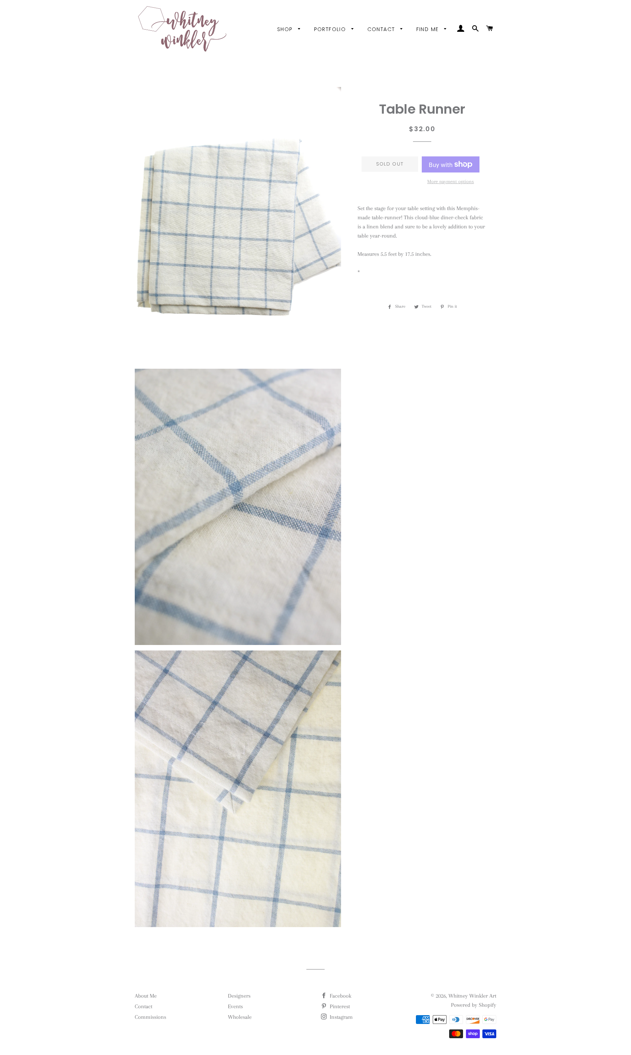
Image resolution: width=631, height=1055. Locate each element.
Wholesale (240, 1017)
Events (235, 1006)
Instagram (340, 1017)
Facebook (339, 996)
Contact (382, 29)
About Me (146, 996)
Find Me (428, 29)
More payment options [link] (450, 181)
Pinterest (339, 1006)
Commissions (150, 1017)
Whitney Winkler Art (472, 996)
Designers (239, 996)
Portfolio (331, 29)
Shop (286, 29)
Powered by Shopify (473, 1005)
